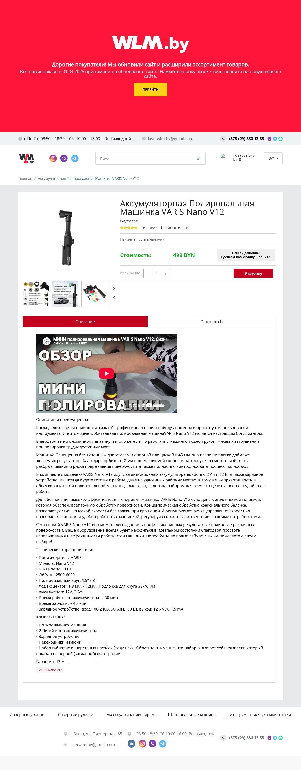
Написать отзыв (174, 227)
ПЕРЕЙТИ (151, 89)
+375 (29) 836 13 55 (246, 138)
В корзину (253, 273)
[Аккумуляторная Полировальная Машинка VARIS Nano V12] (67, 238)
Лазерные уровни (27, 714)
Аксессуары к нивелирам (130, 714)
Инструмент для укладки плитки (260, 714)
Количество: (130, 273)
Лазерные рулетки (75, 714)
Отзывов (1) (211, 321)
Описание (85, 321)
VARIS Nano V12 (50, 670)
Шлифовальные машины (192, 714)
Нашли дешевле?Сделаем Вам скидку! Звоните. (246, 255)
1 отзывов (148, 227)
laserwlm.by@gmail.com (170, 138)
